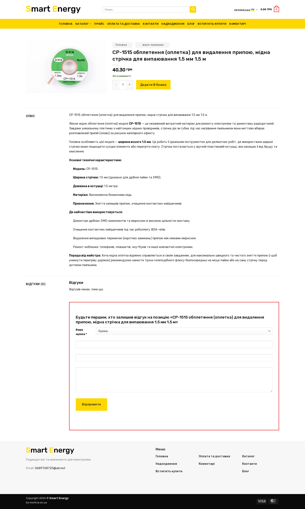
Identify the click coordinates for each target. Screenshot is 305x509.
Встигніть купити (212, 23)
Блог (191, 23)
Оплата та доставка (123, 23)
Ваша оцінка (81, 332)
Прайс (99, 23)
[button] (270, 9)
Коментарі (237, 23)
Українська (242, 10)
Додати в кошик (153, 85)
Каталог (82, 23)
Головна (65, 23)
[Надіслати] (193, 9)
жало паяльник (153, 44)
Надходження (172, 23)
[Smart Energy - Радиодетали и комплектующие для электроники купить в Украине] (61, 9)
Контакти (151, 23)
